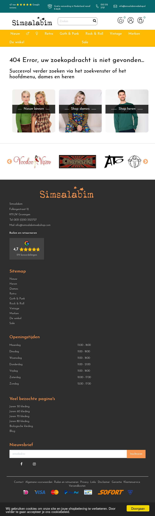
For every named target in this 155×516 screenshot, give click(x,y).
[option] (32, 161)
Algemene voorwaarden (38, 482)
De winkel (16, 42)
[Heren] (27, 34)
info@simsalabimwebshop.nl (132, 6)
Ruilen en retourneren (66, 482)
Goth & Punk (69, 34)
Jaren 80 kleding (19, 421)
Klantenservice (132, 482)
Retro (49, 34)
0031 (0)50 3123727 (25, 219)
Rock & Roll (94, 34)
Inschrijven (136, 454)
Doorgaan (138, 508)
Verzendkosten (77, 486)
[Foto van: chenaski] (77, 161)
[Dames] (37, 34)
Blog (12, 431)
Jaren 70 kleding (19, 416)
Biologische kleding (21, 426)
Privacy (84, 482)
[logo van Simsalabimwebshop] (32, 21)
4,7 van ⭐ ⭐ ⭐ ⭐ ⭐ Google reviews (24, 6)
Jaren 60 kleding (19, 411)
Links (93, 482)
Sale (85, 42)
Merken (134, 34)
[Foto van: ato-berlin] (123, 161)
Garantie (117, 482)
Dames (13, 288)
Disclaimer (104, 482)
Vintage (116, 34)
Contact (18, 482)
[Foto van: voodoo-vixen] (32, 161)
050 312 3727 (104, 6)
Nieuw (15, 34)
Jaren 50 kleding (19, 406)
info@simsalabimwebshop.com (33, 225)
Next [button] (145, 161)
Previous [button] (9, 161)
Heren (13, 284)
